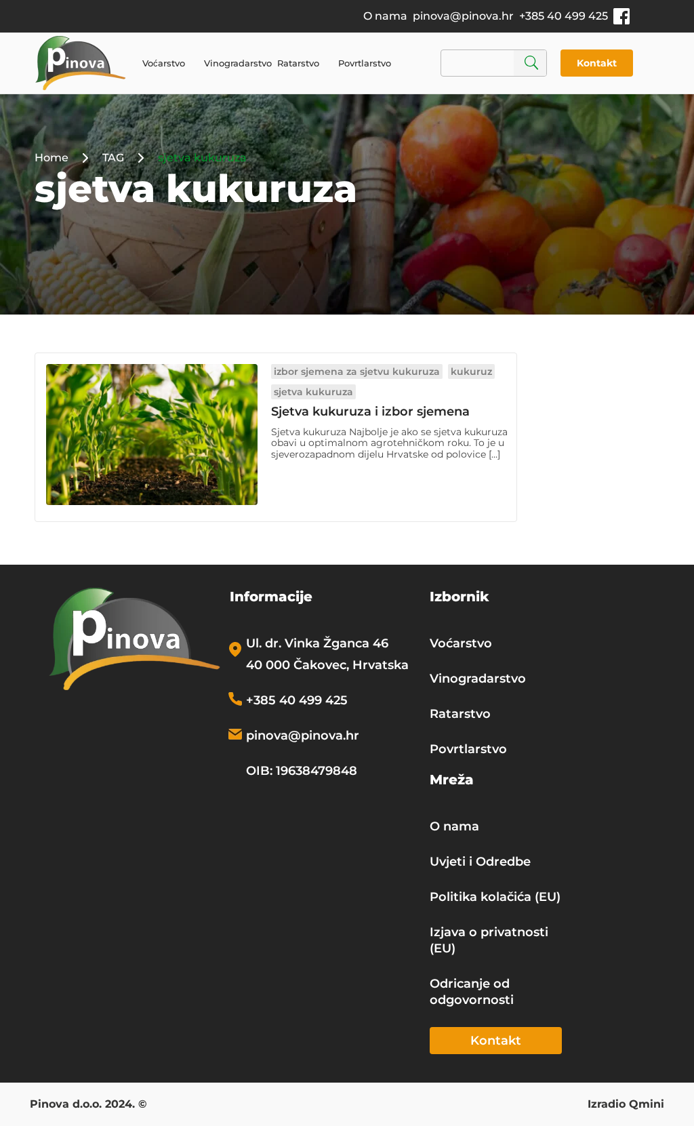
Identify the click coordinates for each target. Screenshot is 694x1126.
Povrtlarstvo (364, 63)
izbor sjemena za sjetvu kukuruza (357, 371)
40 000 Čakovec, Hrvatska (327, 665)
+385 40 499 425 (563, 15)
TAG (113, 157)
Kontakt (597, 63)
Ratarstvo (298, 63)
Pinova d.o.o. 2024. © (88, 1105)
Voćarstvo (163, 63)
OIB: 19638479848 (301, 770)
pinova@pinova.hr (463, 15)
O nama (385, 15)
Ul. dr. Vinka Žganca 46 (317, 643)
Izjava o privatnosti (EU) (489, 940)
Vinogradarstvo (238, 63)
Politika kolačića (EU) (495, 896)
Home (51, 157)
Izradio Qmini (626, 1105)
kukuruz (471, 371)
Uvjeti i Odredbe (480, 861)
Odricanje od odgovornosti (472, 991)
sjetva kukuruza (313, 392)
